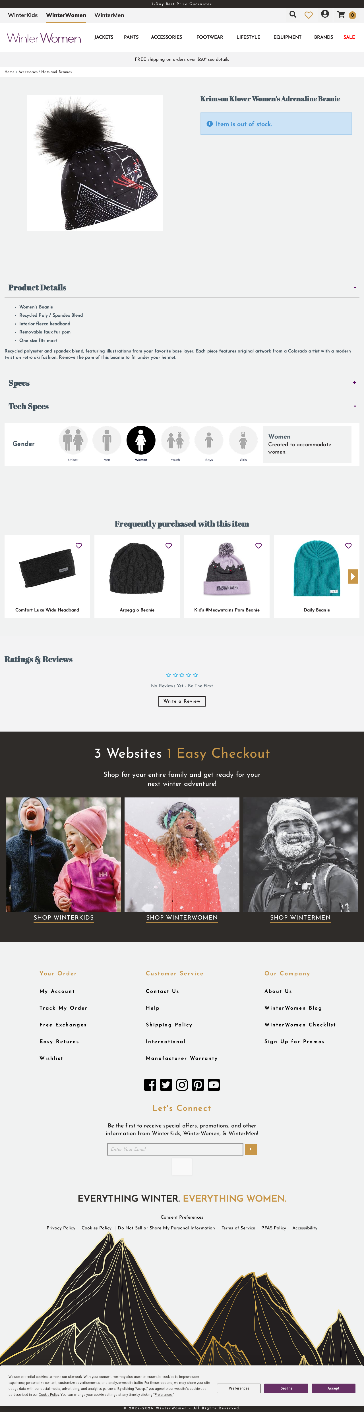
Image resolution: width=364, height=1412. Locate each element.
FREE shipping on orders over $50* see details (182, 59)
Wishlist (51, 1058)
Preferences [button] (164, 1395)
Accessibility (304, 1228)
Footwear (210, 37)
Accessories (166, 37)
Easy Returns (59, 1041)
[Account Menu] (325, 15)
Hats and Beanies (56, 72)
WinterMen (109, 15)
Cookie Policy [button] (49, 1395)
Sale (349, 37)
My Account (57, 991)
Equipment (287, 37)
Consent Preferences (182, 1217)
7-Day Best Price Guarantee (182, 4)
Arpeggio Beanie (137, 610)
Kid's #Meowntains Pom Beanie (226, 610)
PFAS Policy (273, 1228)
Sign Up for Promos (294, 1041)
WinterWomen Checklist (300, 1025)
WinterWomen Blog (293, 1008)
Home (10, 72)
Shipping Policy (169, 1025)
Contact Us (162, 991)
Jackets (103, 37)
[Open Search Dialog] (293, 15)
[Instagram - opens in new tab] (182, 1086)
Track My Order (64, 1008)
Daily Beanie (317, 610)
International (166, 1041)
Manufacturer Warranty (182, 1058)
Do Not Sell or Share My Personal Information (166, 1228)
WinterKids (23, 15)
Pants (131, 37)
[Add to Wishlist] (78, 543)
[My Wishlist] (308, 15)
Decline (286, 1388)
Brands (323, 37)
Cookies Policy (96, 1228)
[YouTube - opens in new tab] (214, 1086)
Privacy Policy (61, 1228)
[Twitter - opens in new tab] (166, 1086)
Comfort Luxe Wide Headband (47, 610)
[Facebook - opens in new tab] (150, 1086)
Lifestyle (248, 37)
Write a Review (182, 701)
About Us (278, 991)
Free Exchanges (63, 1025)
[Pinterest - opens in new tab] (198, 1086)
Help (153, 1008)
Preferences (239, 1388)
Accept (334, 1388)
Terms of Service (238, 1228)
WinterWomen (66, 15)
